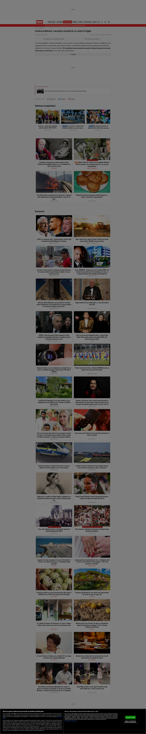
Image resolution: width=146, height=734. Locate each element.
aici (40, 726)
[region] (73, 721)
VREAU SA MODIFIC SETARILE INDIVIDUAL (130, 722)
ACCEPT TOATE (130, 717)
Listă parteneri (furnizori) (70, 720)
